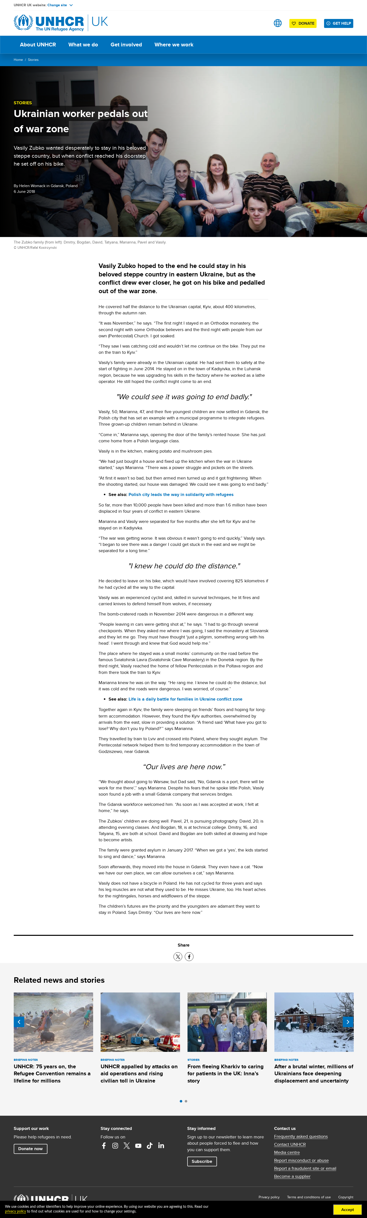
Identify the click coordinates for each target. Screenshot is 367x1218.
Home (18, 59)
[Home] (49, 23)
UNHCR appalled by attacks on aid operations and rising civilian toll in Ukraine (139, 1073)
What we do (83, 44)
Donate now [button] (30, 1148)
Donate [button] (306, 23)
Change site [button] (57, 4)
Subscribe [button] (202, 1161)
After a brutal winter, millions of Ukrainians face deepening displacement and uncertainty (313, 1073)
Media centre (287, 1152)
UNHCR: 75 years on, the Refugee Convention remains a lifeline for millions (52, 1073)
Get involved (126, 44)
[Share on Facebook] (189, 956)
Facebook (104, 1145)
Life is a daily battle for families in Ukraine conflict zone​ (185, 699)
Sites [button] (278, 23)
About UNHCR (38, 44)
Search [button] (262, 23)
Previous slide (19, 1022)
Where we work (174, 44)
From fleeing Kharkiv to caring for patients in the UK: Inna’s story (225, 1073)
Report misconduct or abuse (301, 1160)
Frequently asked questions (301, 1136)
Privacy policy (269, 1197)
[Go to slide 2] (187, 1102)
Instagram (115, 1145)
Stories (33, 59)
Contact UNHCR (290, 1144)
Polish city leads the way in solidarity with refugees (181, 494)
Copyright (345, 1197)
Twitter (127, 1145)
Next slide (348, 1022)
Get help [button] (342, 23)
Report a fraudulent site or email (305, 1168)
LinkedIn (161, 1145)
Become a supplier (292, 1176)
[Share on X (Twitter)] (178, 956)
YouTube (138, 1145)
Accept (347, 1210)
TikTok (150, 1145)
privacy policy (15, 1211)
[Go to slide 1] (182, 1102)
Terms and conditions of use (309, 1197)
